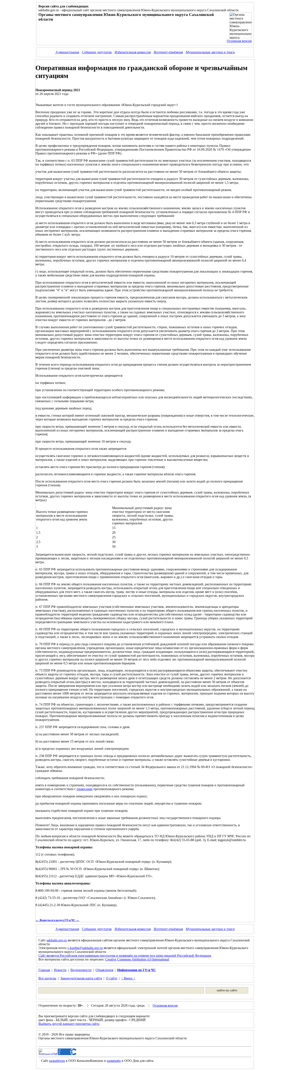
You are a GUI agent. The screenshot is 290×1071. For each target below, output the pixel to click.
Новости (60, 970)
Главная (44, 970)
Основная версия (239, 41)
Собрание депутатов (97, 52)
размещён (114, 1061)
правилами (85, 789)
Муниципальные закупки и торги (210, 52)
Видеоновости (81, 970)
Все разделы (47, 978)
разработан (57, 1061)
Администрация (67, 52)
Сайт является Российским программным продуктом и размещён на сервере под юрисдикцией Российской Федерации (124, 955)
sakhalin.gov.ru (56, 940)
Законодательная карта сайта (81, 978)
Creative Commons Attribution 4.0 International (137, 959)
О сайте (111, 978)
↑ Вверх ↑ (128, 978)
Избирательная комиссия (133, 52)
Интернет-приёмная (168, 52)
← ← (57, 920)
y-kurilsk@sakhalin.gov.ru (85, 948)
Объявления (104, 970)
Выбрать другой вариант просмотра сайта (68, 1024)
